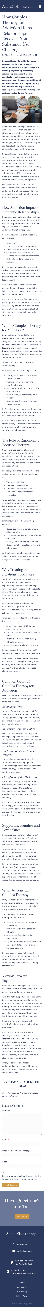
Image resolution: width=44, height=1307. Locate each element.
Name (5, 1139)
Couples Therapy (19, 1093)
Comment (7, 1110)
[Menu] (40, 6)
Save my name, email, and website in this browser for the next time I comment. (21, 1177)
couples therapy (9, 1096)
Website (6, 1162)
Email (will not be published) (16, 1151)
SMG (23, 1303)
